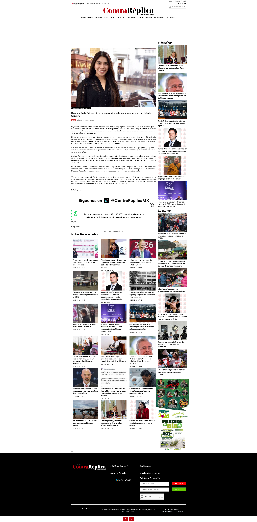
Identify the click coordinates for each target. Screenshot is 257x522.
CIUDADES (98, 18)
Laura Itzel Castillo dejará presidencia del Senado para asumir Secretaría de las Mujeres (113, 358)
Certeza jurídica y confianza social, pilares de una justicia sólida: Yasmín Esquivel (111, 423)
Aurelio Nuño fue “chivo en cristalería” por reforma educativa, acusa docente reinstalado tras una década (111, 295)
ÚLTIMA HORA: (78, 4)
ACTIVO (106, 18)
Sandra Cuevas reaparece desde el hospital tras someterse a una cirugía (142, 423)
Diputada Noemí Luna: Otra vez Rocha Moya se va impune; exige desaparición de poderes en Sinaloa (113, 392)
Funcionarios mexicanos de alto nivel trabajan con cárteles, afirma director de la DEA (85, 391)
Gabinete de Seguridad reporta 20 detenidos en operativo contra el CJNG (85, 294)
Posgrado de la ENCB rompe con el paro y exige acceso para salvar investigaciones (142, 294)
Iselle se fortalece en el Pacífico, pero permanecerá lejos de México (85, 423)
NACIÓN (90, 18)
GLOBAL (113, 18)
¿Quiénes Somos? (175, 7)
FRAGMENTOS (158, 18)
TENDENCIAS (170, 18)
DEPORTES (121, 18)
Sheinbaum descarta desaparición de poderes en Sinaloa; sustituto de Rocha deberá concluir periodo (113, 263)
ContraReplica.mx (128, 511)
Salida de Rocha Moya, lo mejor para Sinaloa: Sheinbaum (84, 325)
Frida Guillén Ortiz (118, 231)
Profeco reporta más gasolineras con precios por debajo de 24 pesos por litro (85, 262)
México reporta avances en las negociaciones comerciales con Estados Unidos (141, 262)
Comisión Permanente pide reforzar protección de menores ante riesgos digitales (142, 326)
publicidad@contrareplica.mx (172, 511)
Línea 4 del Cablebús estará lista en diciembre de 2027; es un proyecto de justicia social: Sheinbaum (85, 360)
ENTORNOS (131, 18)
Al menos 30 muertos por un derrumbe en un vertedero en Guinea (109, 4)
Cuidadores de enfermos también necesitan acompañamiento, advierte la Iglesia (142, 391)
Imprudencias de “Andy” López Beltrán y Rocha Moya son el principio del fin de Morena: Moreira (141, 360)
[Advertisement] (113, 34)
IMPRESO (148, 18)
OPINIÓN (140, 18)
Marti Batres (108, 231)
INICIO (83, 18)
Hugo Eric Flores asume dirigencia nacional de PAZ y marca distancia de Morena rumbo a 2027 (111, 328)
